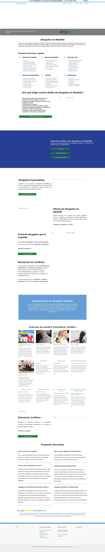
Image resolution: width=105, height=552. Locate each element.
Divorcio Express (49, 63)
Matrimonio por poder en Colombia (60, 393)
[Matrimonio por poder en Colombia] (61, 391)
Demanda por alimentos (28, 66)
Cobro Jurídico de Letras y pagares (76, 60)
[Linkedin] (85, 1)
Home (64, 3)
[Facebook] (84, 1)
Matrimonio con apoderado (74, 79)
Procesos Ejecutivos (73, 63)
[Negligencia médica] (26, 372)
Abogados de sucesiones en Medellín (51, 514)
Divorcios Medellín (77, 514)
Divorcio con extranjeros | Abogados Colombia (61, 516)
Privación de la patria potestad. (29, 63)
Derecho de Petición (27, 82)
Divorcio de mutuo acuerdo (51, 60)
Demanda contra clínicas (28, 85)
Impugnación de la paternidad (29, 61)
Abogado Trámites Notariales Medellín (47, 513)
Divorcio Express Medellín (46, 516)
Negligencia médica (22, 374)
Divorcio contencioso (50, 61)
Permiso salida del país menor (52, 81)
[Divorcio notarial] (44, 342)
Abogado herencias (59, 513)
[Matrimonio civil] (61, 360)
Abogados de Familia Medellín (79, 513)
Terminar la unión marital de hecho (30, 67)
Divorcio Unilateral (75, 344)
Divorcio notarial (39, 344)
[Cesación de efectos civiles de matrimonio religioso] (79, 391)
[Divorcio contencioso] (26, 389)
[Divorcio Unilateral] (79, 342)
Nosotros (77, 3)
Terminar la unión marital (51, 79)
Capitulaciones (71, 82)
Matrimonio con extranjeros (74, 84)
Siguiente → (23, 411)
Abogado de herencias (73, 70)
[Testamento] (44, 360)
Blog (81, 3)
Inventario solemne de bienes (74, 85)
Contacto (86, 3)
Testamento (38, 363)
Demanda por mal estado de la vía (30, 81)
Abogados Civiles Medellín (24, 514)
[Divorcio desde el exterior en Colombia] (26, 342)
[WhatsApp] (88, 1)
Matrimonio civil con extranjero (60, 344)
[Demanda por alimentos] (43, 389)
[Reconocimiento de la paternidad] (78, 360)
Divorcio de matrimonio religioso (52, 66)
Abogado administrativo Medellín (37, 514)
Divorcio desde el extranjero (51, 64)
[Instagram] (87, 1)
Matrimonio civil (56, 363)
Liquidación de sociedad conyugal (30, 64)
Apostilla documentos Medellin (52, 82)
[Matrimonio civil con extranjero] (61, 342)
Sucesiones (25, 60)
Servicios (70, 3)
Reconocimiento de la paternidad (78, 363)
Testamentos (48, 84)
